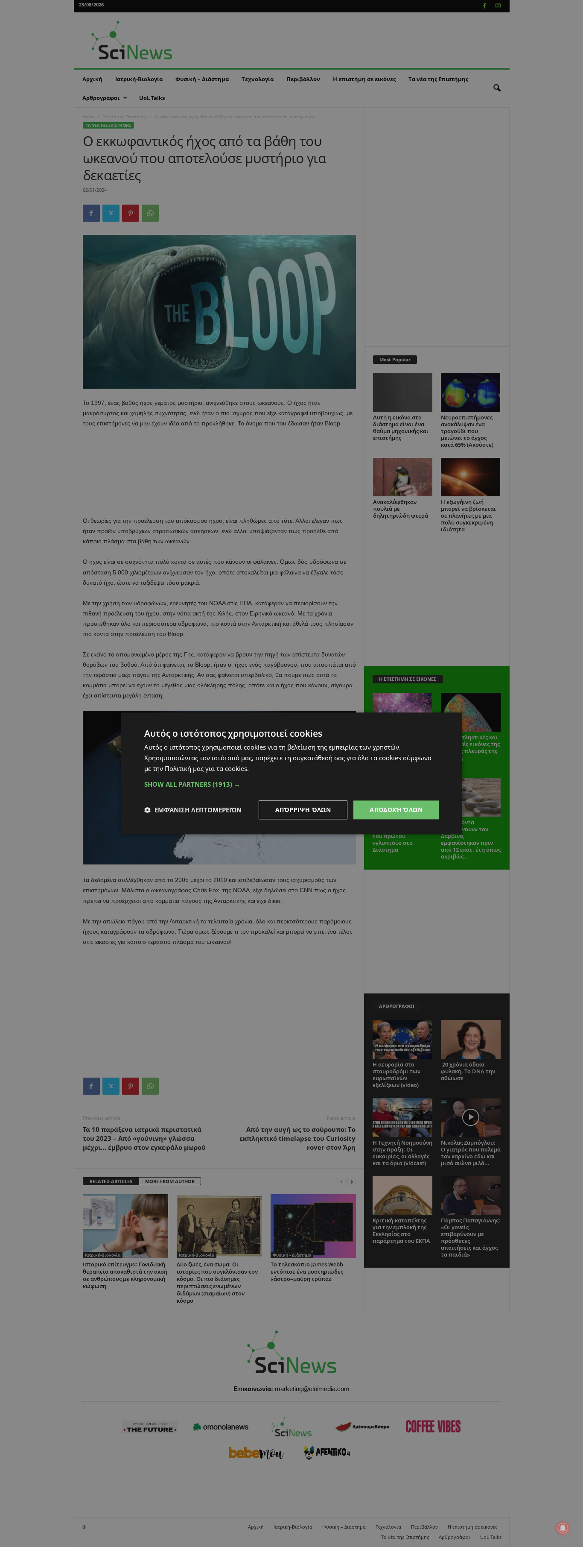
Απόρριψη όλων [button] (303, 810)
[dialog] (291, 773)
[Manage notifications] (563, 1528)
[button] (291, 784)
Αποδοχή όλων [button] (396, 810)
